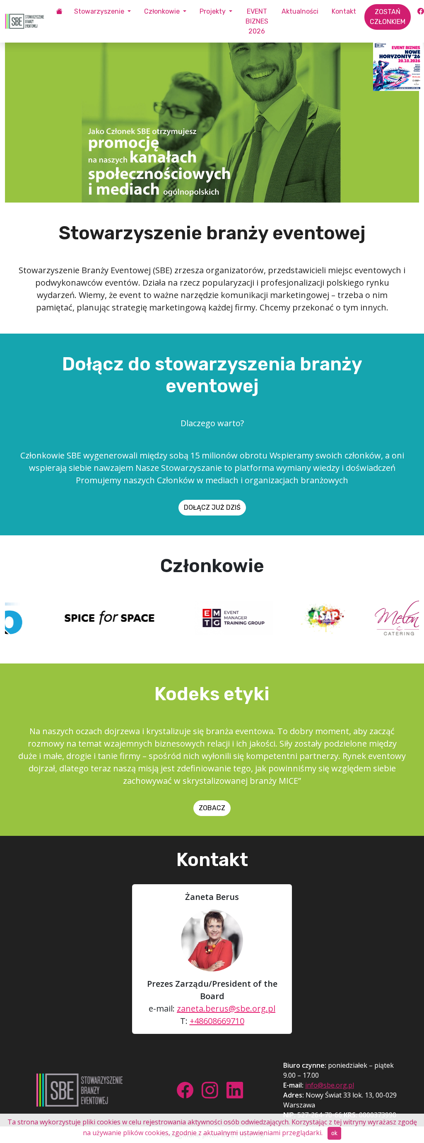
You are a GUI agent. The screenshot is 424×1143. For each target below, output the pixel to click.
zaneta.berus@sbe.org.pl (226, 1008)
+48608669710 (217, 1020)
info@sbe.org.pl (329, 1085)
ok (334, 1133)
